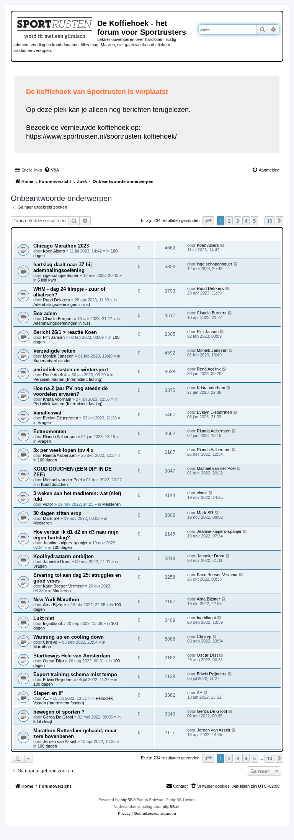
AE (45, 698)
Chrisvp (50, 642)
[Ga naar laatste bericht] (222, 245)
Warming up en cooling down (68, 637)
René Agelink (55, 374)
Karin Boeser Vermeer (63, 586)
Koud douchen (54, 484)
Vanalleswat (47, 413)
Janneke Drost (56, 561)
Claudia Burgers (58, 318)
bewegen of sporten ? (59, 712)
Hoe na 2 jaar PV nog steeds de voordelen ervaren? (70, 391)
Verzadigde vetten (54, 351)
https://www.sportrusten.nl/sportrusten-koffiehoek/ (101, 136)
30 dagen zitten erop (57, 513)
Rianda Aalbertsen (60, 436)
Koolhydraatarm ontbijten (63, 556)
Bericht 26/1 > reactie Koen (65, 332)
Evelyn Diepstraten (60, 418)
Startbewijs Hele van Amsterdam (71, 656)
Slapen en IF (48, 693)
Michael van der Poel (62, 479)
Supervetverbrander (52, 360)
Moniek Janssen (58, 356)
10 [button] (269, 220)
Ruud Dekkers (56, 300)
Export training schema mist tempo (75, 674)
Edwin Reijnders (58, 679)
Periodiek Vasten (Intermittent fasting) (68, 379)
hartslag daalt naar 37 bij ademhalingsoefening (62, 267)
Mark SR (51, 518)
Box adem (45, 313)
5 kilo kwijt (47, 280)
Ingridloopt (52, 623)
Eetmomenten (49, 431)
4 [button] (246, 220)
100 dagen (47, 460)
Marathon (42, 646)
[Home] (55, 26)
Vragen (44, 422)
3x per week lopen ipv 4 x (63, 450)
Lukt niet (43, 618)
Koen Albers (54, 251)
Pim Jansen (54, 337)
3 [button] (237, 220)
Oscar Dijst (53, 661)
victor (48, 504)
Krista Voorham (57, 399)
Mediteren (111, 504)
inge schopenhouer (60, 275)
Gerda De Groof (58, 717)
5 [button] (254, 220)
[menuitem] (51, 170)
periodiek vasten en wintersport (70, 369)
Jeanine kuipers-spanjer (65, 543)
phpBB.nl (171, 806)
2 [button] (229, 220)
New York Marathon (56, 599)
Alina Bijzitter (54, 604)
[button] (208, 220)
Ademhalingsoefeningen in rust (61, 304)
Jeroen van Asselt (59, 741)
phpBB (127, 800)
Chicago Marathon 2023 (61, 246)
